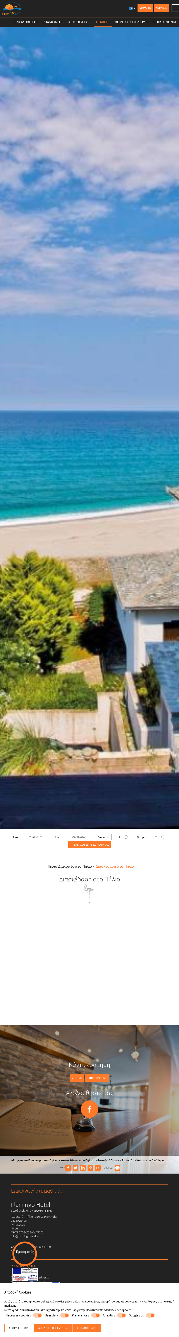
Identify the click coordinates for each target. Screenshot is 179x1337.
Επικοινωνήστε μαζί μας (37, 1190)
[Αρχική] (4, 21)
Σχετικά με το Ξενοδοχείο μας (30, 1277)
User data (51, 1315)
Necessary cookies (18, 1315)
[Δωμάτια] (123, 837)
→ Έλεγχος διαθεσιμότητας (89, 844)
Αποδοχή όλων (86, 1328)
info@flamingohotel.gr (25, 1236)
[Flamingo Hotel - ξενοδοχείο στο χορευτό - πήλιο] (11, 8)
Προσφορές (25, 1251)
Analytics (109, 1315)
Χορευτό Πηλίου (130, 21)
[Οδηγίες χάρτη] (175, 8)
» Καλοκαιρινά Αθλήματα (151, 1160)
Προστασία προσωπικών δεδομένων (108, 1310)
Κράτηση (145, 8)
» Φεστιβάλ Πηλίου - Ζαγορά (114, 1160)
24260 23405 (19, 1221)
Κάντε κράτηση (97, 1078)
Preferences (80, 1315)
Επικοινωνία (164, 21)
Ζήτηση (77, 1078)
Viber (15, 1228)
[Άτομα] (159, 837)
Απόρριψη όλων (19, 1328)
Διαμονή (52, 21)
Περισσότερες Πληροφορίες (29, 1282)
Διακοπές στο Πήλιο (75, 866)
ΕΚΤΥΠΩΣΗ (108, 1167)
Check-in (161, 8)
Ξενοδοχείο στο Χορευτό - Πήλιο (32, 1210)
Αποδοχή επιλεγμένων (52, 1328)
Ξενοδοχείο (24, 21)
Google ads (136, 1315)
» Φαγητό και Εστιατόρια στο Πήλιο (33, 1160)
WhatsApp (18, 1224)
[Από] (36, 837)
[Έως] (78, 837)
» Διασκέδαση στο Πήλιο (76, 1160)
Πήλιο (102, 21)
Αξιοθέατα (78, 21)
